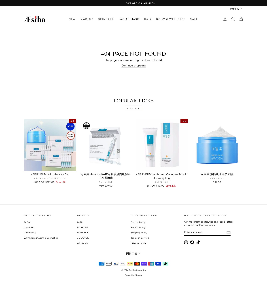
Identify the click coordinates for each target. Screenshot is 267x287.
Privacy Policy (138, 242)
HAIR (148, 19)
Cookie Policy (138, 222)
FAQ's (27, 222)
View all (133, 108)
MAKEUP (87, 19)
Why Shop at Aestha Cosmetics (41, 237)
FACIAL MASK (129, 19)
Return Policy (138, 227)
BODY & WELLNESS (171, 19)
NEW (72, 19)
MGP (80, 222)
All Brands (82, 242)
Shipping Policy (139, 232)
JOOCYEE (83, 237)
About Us (29, 227)
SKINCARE (106, 19)
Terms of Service (140, 237)
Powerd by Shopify (133, 275)
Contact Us (30, 232)
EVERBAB (82, 232)
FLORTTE (82, 227)
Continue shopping (133, 65)
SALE (194, 19)
